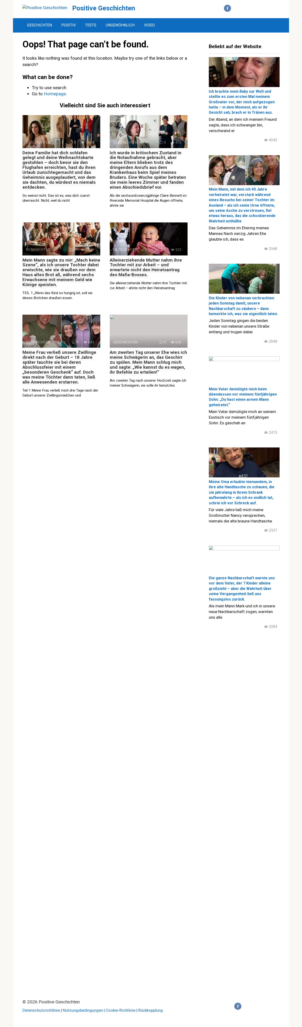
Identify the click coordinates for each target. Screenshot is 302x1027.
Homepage (55, 93)
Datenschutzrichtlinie (41, 1010)
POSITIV (68, 25)
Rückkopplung (150, 1010)
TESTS (90, 25)
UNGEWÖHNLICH (120, 25)
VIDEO (149, 25)
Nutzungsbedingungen (83, 1010)
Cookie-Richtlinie (121, 1010)
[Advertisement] (244, 726)
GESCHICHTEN (39, 25)
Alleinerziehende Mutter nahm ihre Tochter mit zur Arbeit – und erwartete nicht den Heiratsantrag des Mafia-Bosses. (146, 267)
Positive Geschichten (103, 8)
